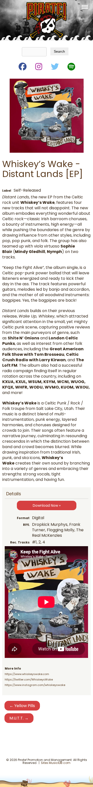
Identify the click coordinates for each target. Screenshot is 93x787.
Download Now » (47, 505)
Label (6, 190)
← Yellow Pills (22, 706)
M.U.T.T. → (19, 718)
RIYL (26, 525)
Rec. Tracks (20, 542)
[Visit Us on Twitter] (54, 65)
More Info (13, 668)
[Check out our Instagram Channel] (38, 65)
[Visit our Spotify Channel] (71, 65)
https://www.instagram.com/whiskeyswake (35, 685)
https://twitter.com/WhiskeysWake (29, 679)
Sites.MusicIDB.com (55, 763)
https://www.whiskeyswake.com (27, 674)
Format (23, 518)
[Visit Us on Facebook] (22, 65)
